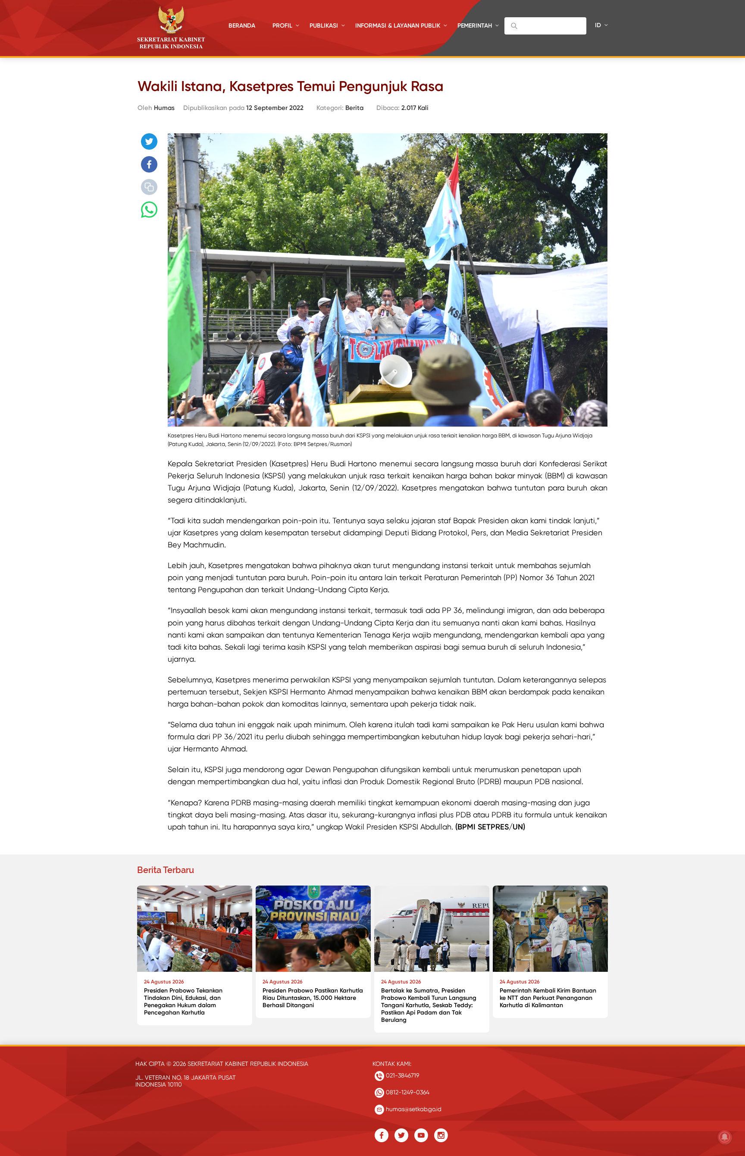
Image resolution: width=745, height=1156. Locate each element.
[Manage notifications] (725, 1137)
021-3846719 (401, 1075)
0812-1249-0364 (406, 1092)
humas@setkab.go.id (412, 1109)
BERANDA (242, 25)
